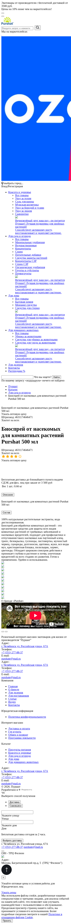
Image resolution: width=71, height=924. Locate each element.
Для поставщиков (18, 695)
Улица (5, 818)
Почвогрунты (23, 273)
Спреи (19, 251)
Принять (7, 921)
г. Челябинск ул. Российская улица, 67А (24, 646)
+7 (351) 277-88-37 (12, 652)
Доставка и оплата (19, 728)
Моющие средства (26, 304)
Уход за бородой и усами (29, 207)
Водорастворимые (26, 245)
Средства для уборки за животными (36, 339)
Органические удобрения (30, 267)
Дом (3, 828)
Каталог (13, 389)
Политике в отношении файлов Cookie (31, 916)
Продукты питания (19, 749)
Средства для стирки (27, 308)
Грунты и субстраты (27, 270)
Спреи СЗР (21, 264)
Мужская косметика (27, 204)
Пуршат (13, 386)
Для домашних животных (23, 330)
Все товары (22, 195)
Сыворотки (22, 213)
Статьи (12, 698)
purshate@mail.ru (11, 658)
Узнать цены (8, 892)
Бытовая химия (24, 301)
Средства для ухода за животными (35, 342)
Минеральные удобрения (30, 242)
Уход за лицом (23, 210)
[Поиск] (2, 16)
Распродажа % (16, 370)
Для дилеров (15, 364)
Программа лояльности (22, 737)
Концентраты (23, 248)
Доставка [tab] (14, 802)
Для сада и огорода (19, 236)
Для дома (13, 295)
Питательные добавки (28, 254)
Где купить (14, 731)
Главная (13, 686)
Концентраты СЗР (26, 261)
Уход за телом (23, 198)
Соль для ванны (24, 201)
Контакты (14, 367)
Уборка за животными (28, 336)
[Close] (2, 851)
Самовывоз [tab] (15, 806)
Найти (56, 377)
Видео (12, 701)
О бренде (13, 689)
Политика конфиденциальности (27, 716)
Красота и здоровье (19, 192)
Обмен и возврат (18, 734)
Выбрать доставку (12, 840)
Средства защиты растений (31, 257)
